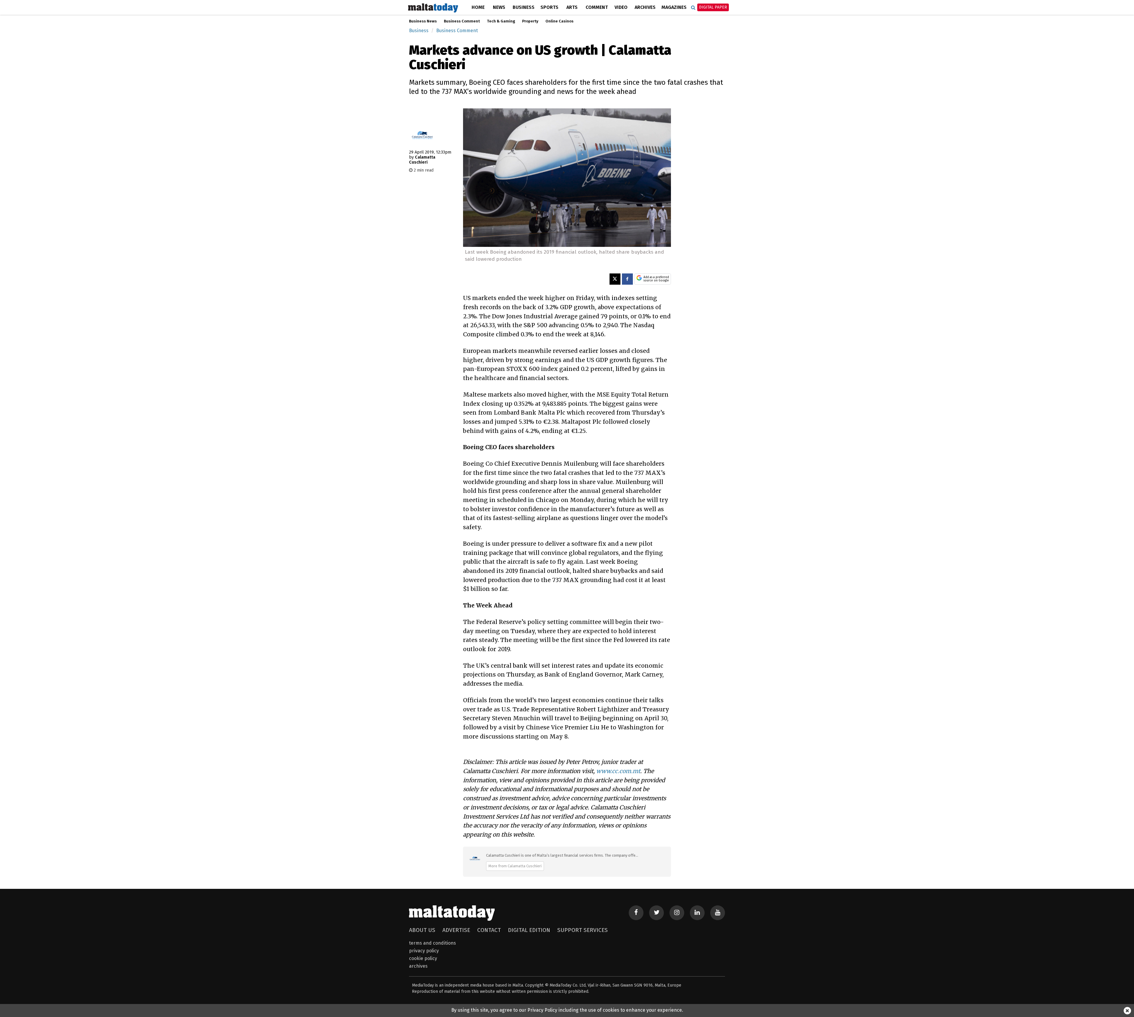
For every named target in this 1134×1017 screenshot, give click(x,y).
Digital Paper (713, 7)
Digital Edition (529, 930)
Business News (423, 21)
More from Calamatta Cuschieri (515, 866)
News (499, 7)
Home (478, 7)
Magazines (674, 7)
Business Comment (462, 21)
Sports (549, 7)
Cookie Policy (423, 958)
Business (524, 7)
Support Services (582, 930)
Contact (489, 930)
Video (621, 7)
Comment (597, 7)
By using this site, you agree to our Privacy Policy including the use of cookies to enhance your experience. (567, 1010)
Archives (645, 7)
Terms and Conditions (432, 943)
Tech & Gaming (501, 21)
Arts (572, 7)
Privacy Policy (424, 951)
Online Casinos (559, 21)
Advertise (456, 930)
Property (530, 21)
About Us (422, 930)
